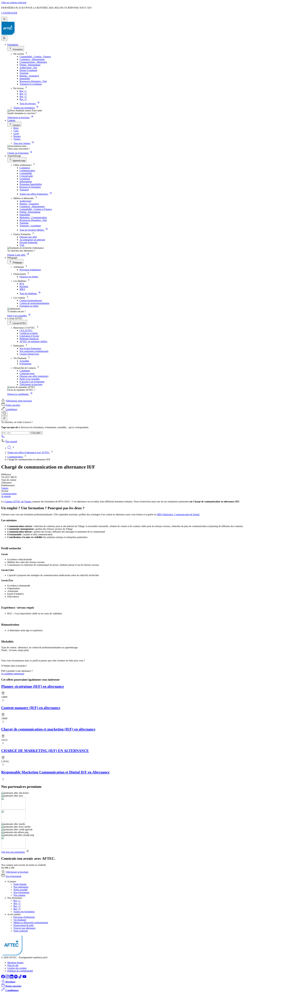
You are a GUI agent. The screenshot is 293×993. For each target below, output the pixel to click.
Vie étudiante (19, 920)
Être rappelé (11, 441)
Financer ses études (29, 276)
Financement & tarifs (23, 925)
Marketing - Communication (33, 217)
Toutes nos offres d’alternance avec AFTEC (28, 452)
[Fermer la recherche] (4, 418)
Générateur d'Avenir (29, 336)
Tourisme (24, 73)
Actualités (24, 361)
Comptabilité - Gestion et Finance (36, 209)
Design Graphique (28, 70)
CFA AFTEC (26, 330)
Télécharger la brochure (31, 384)
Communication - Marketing (33, 62)
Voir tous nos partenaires (13, 852)
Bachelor (24, 286)
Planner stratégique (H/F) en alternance (32, 686)
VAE (22, 245)
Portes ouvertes (12, 405)
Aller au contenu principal (13, 2)
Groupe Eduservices (29, 354)
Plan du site (12, 965)
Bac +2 (23, 93)
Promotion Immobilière (31, 184)
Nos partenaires (20, 887)
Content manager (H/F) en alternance (30, 708)
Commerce (25, 167)
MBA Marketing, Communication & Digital (178, 514)
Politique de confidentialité (20, 971)
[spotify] (16, 977)
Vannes (4, 488)
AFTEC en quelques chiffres (33, 341)
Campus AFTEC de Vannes (17, 501)
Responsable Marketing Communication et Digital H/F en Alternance (55, 772)
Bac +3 (23, 96)
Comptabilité (26, 173)
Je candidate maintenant (12, 673)
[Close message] (4, 19)
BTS (22, 283)
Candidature (11, 409)
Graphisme (25, 178)
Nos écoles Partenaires (30, 348)
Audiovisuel (25, 201)
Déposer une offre (28, 237)
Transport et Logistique (31, 84)
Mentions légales (15, 962)
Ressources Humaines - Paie (33, 81)
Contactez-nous (27, 373)
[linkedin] (12, 977)
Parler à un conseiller (30, 379)
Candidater (25, 370)
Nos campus (19, 895)
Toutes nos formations (24, 911)
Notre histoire (20, 884)
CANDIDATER (9, 13)
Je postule (6, 496)
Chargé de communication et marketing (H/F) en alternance (48, 729)
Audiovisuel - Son (28, 67)
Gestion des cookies (17, 968)
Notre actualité (20, 889)
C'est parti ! (36, 433)
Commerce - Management (32, 59)
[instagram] (7, 977)
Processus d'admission (30, 269)
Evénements (25, 363)
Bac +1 (23, 91)
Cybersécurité (26, 176)
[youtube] (24, 977)
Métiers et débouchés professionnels (30, 922)
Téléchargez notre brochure (18, 401)
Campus (11, 120)
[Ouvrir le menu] (4, 38)
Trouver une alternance (24, 928)
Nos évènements (13, 876)
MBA (22, 289)
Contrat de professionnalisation (34, 303)
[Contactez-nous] (3, 437)
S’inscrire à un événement (32, 381)
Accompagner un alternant (32, 239)
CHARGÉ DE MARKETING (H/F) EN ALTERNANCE (45, 751)
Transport (24, 189)
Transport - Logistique (30, 225)
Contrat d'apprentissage (31, 300)
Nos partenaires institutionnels (34, 351)
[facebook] (3, 977)
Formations (12, 44)
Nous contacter (20, 930)
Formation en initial (29, 306)
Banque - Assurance (29, 75)
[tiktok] (20, 977)
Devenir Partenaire (29, 242)
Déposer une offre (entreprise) (34, 376)
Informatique (26, 181)
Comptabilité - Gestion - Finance (35, 56)
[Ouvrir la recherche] (4, 413)
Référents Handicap (29, 338)
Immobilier (25, 78)
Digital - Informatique (30, 65)
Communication (27, 170)
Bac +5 (23, 99)
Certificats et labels (29, 333)
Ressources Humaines (30, 187)
